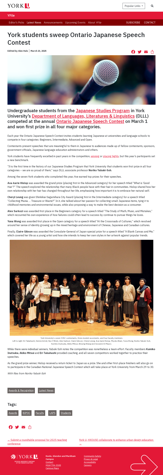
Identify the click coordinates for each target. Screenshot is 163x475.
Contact (150, 22)
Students (66, 413)
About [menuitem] (94, 22)
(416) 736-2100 (53, 465)
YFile (11, 15)
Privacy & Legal (91, 459)
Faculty (40, 413)
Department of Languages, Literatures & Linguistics (83, 116)
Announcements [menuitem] (53, 22)
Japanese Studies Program (103, 110)
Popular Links (133, 5)
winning (95, 156)
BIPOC (26, 413)
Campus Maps (52, 468)
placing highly (111, 156)
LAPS (52, 413)
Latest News (46, 390)
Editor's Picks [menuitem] (16, 22)
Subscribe (133, 22)
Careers (88, 465)
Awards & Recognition (21, 390)
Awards (13, 413)
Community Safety (92, 456)
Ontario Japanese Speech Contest (90, 121)
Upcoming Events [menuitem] (75, 22)
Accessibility (90, 462)
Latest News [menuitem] (34, 22)
